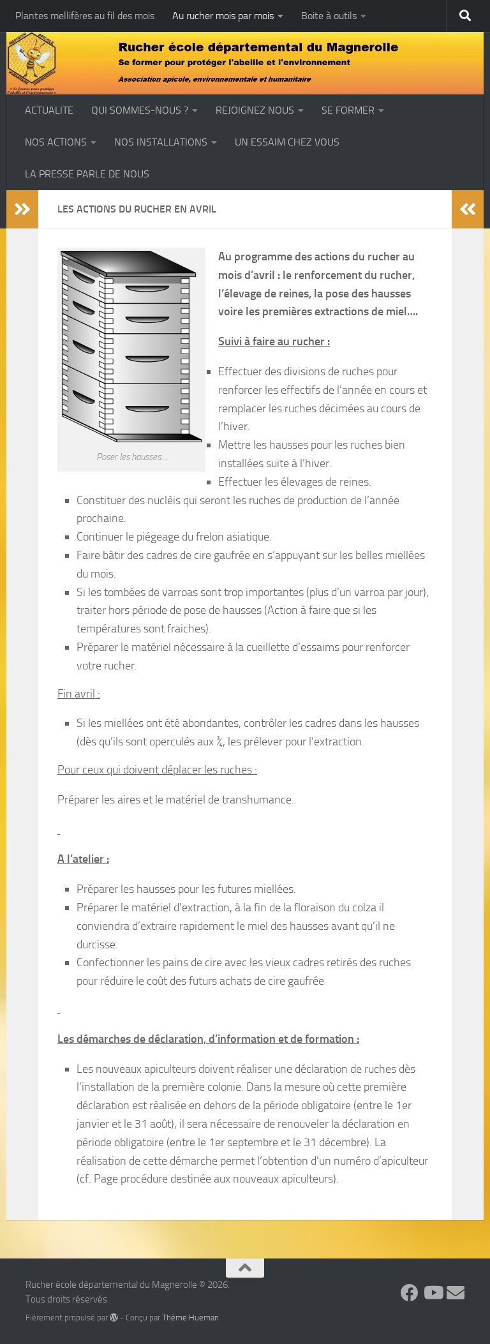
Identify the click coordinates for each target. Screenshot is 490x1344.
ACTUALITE (49, 110)
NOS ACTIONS (56, 142)
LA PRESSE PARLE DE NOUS (87, 174)
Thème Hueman (190, 1317)
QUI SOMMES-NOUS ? (139, 110)
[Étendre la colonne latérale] (22, 209)
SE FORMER (348, 110)
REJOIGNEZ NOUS (255, 110)
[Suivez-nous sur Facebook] (410, 1293)
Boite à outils (329, 16)
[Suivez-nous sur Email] (455, 1293)
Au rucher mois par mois (223, 16)
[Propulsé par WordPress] (114, 1317)
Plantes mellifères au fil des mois (84, 16)
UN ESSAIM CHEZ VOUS (287, 142)
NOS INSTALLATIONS (160, 142)
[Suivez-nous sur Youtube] (433, 1293)
